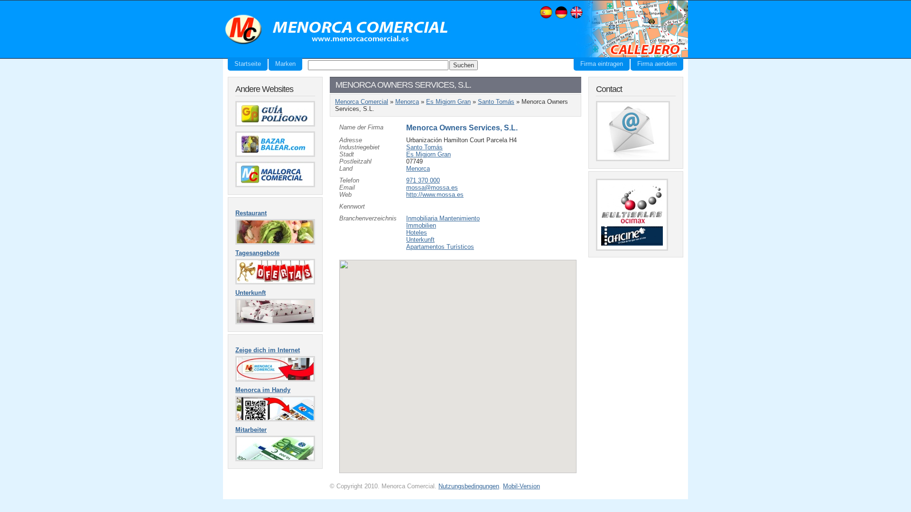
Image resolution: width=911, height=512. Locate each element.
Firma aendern (657, 63)
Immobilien (421, 225)
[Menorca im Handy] (275, 419)
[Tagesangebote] (275, 282)
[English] (576, 17)
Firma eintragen (601, 63)
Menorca (407, 101)
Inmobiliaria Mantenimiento (443, 218)
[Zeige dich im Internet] (275, 379)
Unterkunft (420, 239)
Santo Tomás (496, 101)
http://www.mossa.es (435, 194)
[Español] (546, 17)
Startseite (247, 63)
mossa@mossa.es (432, 187)
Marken (285, 63)
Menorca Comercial (337, 30)
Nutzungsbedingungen (468, 486)
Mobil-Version (521, 486)
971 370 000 (423, 180)
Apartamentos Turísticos (440, 246)
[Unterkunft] (275, 322)
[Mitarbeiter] (275, 459)
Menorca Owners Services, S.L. (462, 128)
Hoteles (416, 232)
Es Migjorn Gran (448, 101)
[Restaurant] (275, 242)
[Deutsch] (561, 17)
